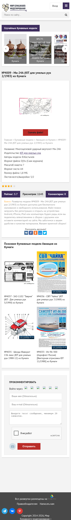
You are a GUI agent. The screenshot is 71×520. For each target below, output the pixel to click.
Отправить (29, 446)
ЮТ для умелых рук (30, 153)
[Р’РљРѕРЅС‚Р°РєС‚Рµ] (26, 233)
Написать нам (47, 503)
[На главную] (15, 6)
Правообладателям (27, 503)
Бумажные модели (24, 139)
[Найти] (66, 15)
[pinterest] (20, 511)
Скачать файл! (35, 132)
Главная (8, 139)
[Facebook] (31, 233)
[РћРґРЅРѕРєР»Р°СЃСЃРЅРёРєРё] (35, 233)
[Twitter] (45, 233)
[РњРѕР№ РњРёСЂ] (40, 233)
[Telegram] (5, 511)
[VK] (12, 511)
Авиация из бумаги (46, 139)
